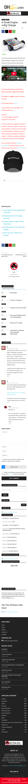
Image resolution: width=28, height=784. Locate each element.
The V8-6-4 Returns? (16, 300)
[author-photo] (14, 270)
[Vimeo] (14, 776)
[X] (6, 31)
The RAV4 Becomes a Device (20, 255)
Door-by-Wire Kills (6, 682)
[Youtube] (22, 776)
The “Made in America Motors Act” (7, 255)
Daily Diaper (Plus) (6, 687)
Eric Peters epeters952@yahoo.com (17, 765)
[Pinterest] (10, 31)
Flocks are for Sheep (16, 323)
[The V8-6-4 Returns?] (5, 302)
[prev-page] (3, 338)
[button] (2, 13)
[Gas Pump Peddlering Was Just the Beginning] (5, 317)
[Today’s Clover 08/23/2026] (5, 309)
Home (3, 17)
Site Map (4, 634)
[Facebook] (3, 31)
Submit (5, 495)
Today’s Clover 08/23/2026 (18, 308)
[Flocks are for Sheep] (5, 324)
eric (4, 27)
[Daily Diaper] (5, 294)
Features (8, 17)
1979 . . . (14, 521)
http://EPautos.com (14, 274)
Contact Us (4, 632)
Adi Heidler (5, 518)
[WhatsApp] (13, 31)
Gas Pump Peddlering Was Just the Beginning (13, 665)
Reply (8, 376)
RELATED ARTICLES (7, 286)
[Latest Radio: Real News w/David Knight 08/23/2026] (5, 332)
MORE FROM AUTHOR (8, 288)
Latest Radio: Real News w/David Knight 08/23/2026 (17, 332)
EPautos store (21, 148)
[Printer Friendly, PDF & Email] (14, 54)
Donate (3, 630)
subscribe (10, 474)
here (15, 103)
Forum (3, 627)
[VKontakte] (18, 776)
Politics (7, 19)
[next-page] (5, 338)
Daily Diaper (13, 292)
